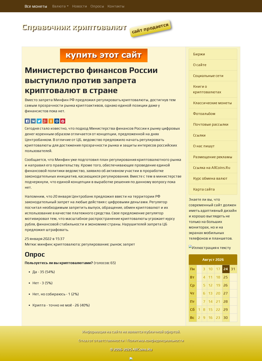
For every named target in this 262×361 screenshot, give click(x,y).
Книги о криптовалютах (207, 89)
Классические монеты (212, 103)
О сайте (199, 65)
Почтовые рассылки (210, 124)
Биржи (199, 54)
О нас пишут (204, 146)
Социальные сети (208, 76)
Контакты (115, 6)
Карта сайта (204, 189)
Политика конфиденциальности (155, 340)
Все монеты (36, 6)
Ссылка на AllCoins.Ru (211, 167)
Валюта (59, 6)
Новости (79, 6)
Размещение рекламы (212, 157)
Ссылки (199, 135)
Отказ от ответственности (101, 340)
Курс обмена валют (210, 178)
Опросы (97, 6)
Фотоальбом (204, 113)
